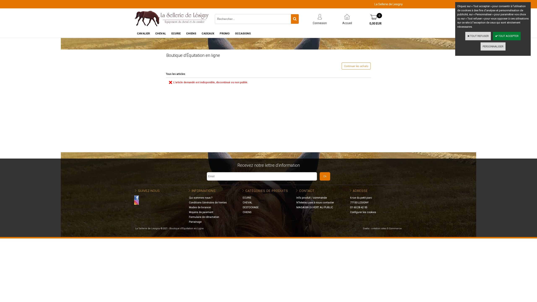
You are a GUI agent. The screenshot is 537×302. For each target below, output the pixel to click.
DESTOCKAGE (251, 207)
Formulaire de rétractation (204, 217)
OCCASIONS (243, 33)
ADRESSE (360, 191)
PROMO (224, 33)
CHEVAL (160, 33)
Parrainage (195, 221)
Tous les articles (175, 74)
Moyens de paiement (201, 212)
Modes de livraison (200, 207)
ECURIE (176, 33)
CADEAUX (208, 33)
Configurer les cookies (363, 212)
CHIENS (191, 33)
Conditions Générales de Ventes (208, 202)
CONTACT (306, 191)
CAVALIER (143, 33)
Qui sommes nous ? (200, 197)
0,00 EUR (375, 23)
